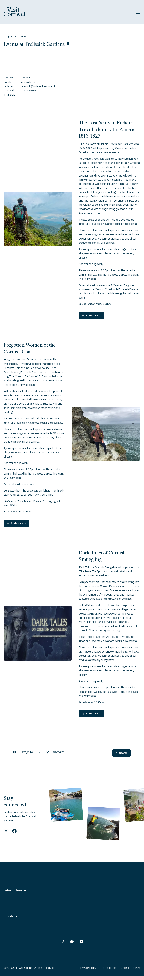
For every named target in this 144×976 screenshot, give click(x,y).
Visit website (28, 82)
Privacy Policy (88, 967)
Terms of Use (108, 967)
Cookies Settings (130, 967)
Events (22, 36)
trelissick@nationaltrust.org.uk (38, 86)
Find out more (93, 315)
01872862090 (29, 90)
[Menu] (138, 12)
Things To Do (10, 36)
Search (123, 753)
